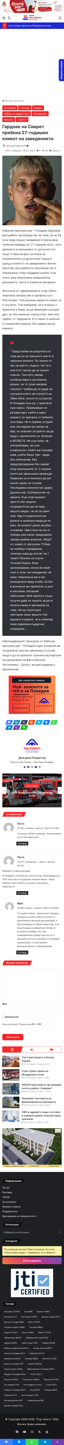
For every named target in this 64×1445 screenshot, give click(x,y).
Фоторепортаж (13, 1400)
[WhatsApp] (53, 722)
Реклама (7, 1192)
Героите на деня (14, 1327)
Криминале (40, 113)
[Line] (23, 727)
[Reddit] (30, 722)
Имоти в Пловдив (14, 1353)
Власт (34, 1322)
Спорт (51, 1385)
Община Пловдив (15, 1374)
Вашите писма (51, 1317)
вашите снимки (13, 1405)
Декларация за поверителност (19, 1216)
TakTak (6, 1197)
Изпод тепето (42, 1348)
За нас (5, 1187)
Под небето (31, 1379)
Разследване (32, 1385)
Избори (48, 1343)
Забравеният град (37, 1338)
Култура (31, 1358)
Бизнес (43, 1311)
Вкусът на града (14, 1322)
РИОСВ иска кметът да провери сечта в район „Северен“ (32, 794)
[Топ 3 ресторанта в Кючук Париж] (10, 1061)
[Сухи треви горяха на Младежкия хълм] (10, 1075)
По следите (11, 1385)
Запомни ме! (11, 1017)
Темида (50, 1390)
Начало (8, 100)
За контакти (9, 1202)
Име (4, 1003)
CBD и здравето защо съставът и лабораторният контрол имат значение (41, 1115)
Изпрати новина (11, 1206)
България (29, 1317)
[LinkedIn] (16, 722)
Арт (28, 1311)
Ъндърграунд (35, 1400)
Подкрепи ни (9, 1211)
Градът (38, 107)
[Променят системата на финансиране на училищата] (10, 1102)
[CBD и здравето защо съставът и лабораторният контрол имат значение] (10, 1116)
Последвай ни (33, 1260)
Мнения (8, 119)
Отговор (22, 843)
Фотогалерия (29, 1395)
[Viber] (16, 727)
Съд (35, 1390)
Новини (22, 119)
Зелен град (29, 1343)
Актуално (19, 100)
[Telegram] (8, 727)
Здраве (10, 1343)
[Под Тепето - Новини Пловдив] (32, 17)
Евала (28, 1332)
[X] (32, 767)
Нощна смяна (13, 1369)
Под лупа (11, 1379)
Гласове (25, 107)
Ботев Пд (10, 1317)
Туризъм (10, 1395)
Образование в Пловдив (40, 1369)
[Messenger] (45, 722)
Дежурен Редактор (15, 146)
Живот (44, 1332)
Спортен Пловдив (14, 1390)
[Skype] (38, 722)
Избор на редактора (16, 113)
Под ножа (51, 1379)
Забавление (12, 1338)
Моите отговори (13, 1364)
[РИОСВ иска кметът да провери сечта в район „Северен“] (10, 1089)
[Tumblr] (23, 722)
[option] (32, 790)
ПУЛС (36, 1374)
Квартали (37, 1353)
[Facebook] (8, 722)
